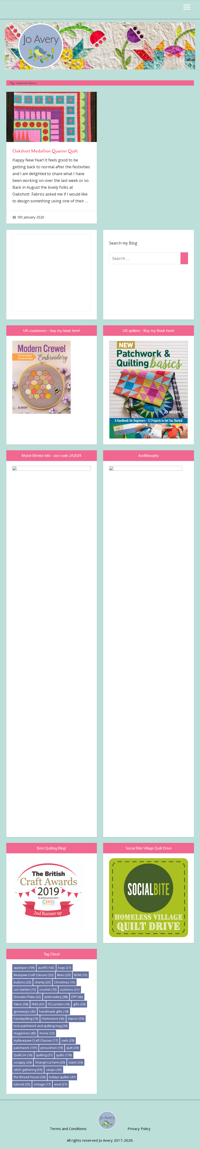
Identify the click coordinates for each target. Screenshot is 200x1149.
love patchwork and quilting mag (40, 1026)
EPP (77, 997)
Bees (63, 975)
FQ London (59, 1004)
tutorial (22, 1084)
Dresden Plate (27, 997)
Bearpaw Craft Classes (33, 975)
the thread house (29, 1077)
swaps (53, 1069)
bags (64, 967)
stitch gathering (28, 1069)
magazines (25, 1033)
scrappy (22, 1062)
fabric (21, 1004)
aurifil (46, 967)
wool (60, 1084)
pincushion (51, 1047)
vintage (42, 1084)
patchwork (25, 1047)
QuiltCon (23, 1055)
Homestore (53, 1018)
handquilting (26, 1018)
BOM (80, 975)
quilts (64, 1055)
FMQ (38, 1004)
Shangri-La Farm (50, 1062)
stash (76, 1062)
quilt (72, 1047)
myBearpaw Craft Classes (36, 1040)
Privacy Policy (139, 1128)
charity (42, 982)
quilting (44, 1055)
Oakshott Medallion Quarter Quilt (45, 151)
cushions (69, 989)
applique (24, 967)
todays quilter (62, 1077)
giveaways (24, 1011)
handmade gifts (53, 1011)
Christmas (64, 982)
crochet (48, 989)
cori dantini (25, 989)
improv (76, 1018)
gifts (79, 1004)
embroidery (56, 997)
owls (67, 1040)
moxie (47, 1033)
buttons (22, 982)
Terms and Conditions (68, 1128)
